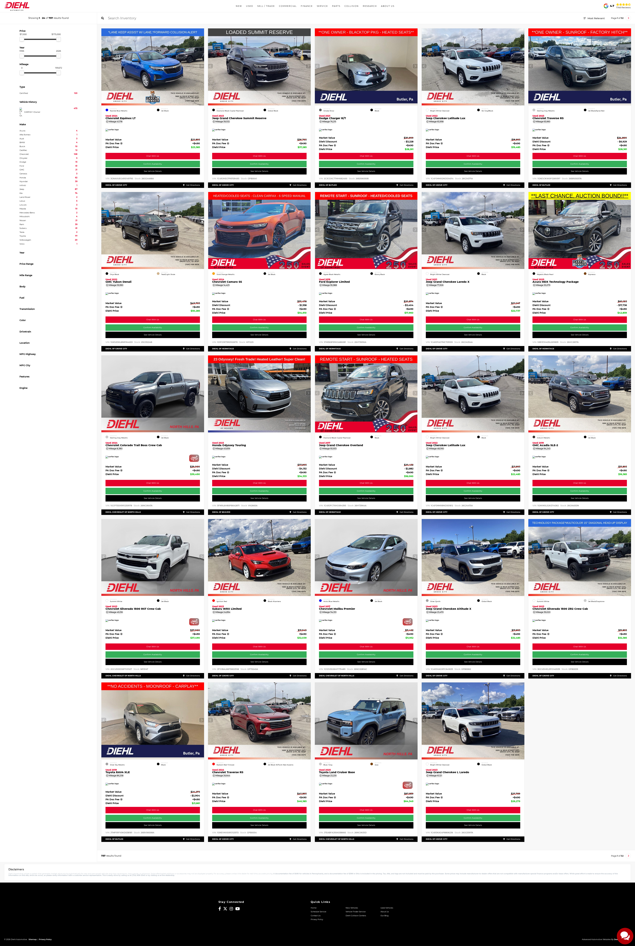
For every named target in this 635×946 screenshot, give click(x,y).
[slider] (22, 39)
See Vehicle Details (152, 171)
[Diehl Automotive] (16, 6)
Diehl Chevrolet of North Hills (123, 512)
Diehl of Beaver (221, 512)
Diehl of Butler (328, 185)
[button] (201, 66)
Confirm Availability (152, 164)
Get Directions (193, 185)
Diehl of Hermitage (223, 348)
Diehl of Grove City (116, 185)
